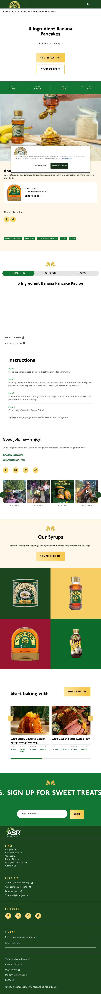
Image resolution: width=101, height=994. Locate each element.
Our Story (11, 856)
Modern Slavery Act (15, 975)
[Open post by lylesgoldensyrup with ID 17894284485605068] (87, 491)
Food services (12, 891)
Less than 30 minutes (47, 239)
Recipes (15, 12)
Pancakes (29, 239)
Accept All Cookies (59, 166)
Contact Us (11, 866)
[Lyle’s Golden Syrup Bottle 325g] (75, 593)
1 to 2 (72, 239)
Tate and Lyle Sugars (16, 895)
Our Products (12, 853)
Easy (63, 239)
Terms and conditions (16, 959)
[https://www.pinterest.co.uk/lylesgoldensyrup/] (25, 470)
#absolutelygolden (14, 460)
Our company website (17, 887)
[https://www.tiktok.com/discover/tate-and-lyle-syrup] (35, 470)
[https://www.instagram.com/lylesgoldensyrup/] (15, 470)
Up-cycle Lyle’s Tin (15, 863)
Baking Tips (11, 859)
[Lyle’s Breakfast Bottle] (25, 644)
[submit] (95, 943)
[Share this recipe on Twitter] (13, 219)
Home (6, 12)
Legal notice (11, 970)
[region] (50, 159)
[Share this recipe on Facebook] (6, 219)
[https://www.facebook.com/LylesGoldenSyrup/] (5, 470)
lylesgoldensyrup (14, 482)
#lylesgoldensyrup (13, 455)
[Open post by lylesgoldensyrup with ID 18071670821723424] (62, 491)
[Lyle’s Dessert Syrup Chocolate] (75, 644)
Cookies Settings (40, 165)
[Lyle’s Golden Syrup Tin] (25, 593)
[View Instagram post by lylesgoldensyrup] (23, 500)
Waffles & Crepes (12, 239)
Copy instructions (13, 337)
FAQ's (8, 980)
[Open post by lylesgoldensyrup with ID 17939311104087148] (14, 491)
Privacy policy (12, 964)
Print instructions (13, 343)
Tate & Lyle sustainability (18, 883)
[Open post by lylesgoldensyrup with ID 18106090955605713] (38, 491)
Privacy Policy (67, 158)
